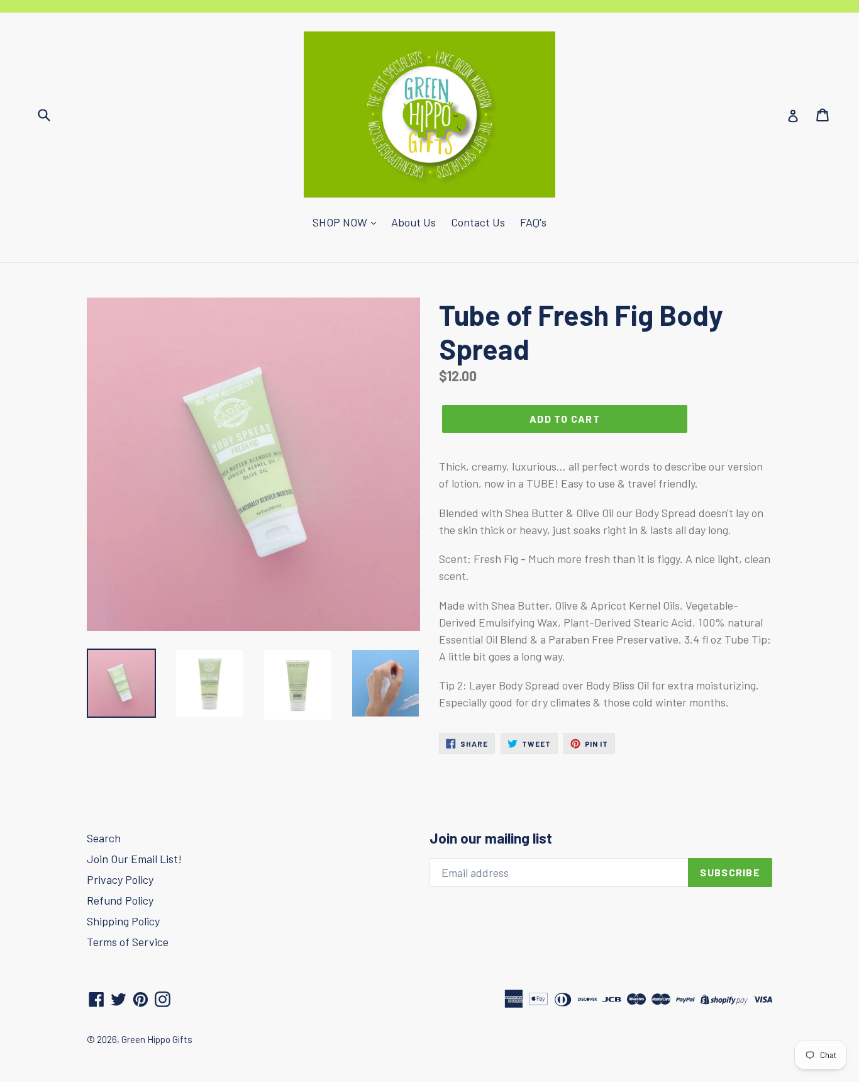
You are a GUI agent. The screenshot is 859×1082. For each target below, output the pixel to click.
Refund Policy (120, 900)
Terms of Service (128, 942)
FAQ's (533, 222)
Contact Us (478, 222)
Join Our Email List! (134, 859)
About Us (413, 222)
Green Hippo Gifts (156, 1039)
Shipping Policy (123, 921)
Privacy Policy (120, 879)
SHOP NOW (341, 222)
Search (104, 838)
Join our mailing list (491, 838)
